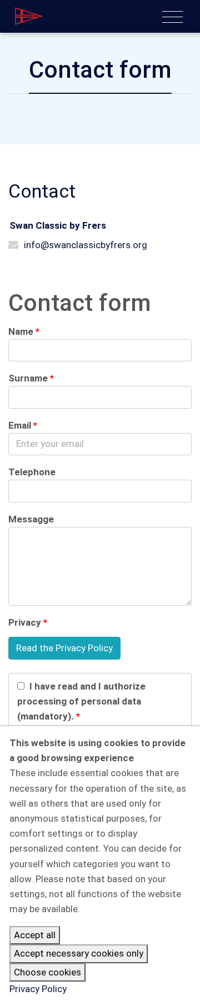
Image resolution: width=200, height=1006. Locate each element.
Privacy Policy (38, 988)
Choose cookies (47, 972)
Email (19, 425)
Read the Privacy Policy (64, 647)
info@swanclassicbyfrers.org (85, 244)
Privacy (24, 622)
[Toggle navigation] (172, 17)
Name (20, 331)
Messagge (31, 519)
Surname (28, 378)
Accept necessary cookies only (78, 953)
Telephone (32, 471)
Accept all (35, 934)
